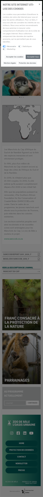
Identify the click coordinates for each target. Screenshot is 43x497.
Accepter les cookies (14, 57)
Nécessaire (11, 46)
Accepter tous (33, 57)
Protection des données (27, 63)
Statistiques (27, 46)
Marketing (11, 49)
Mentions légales (10, 63)
